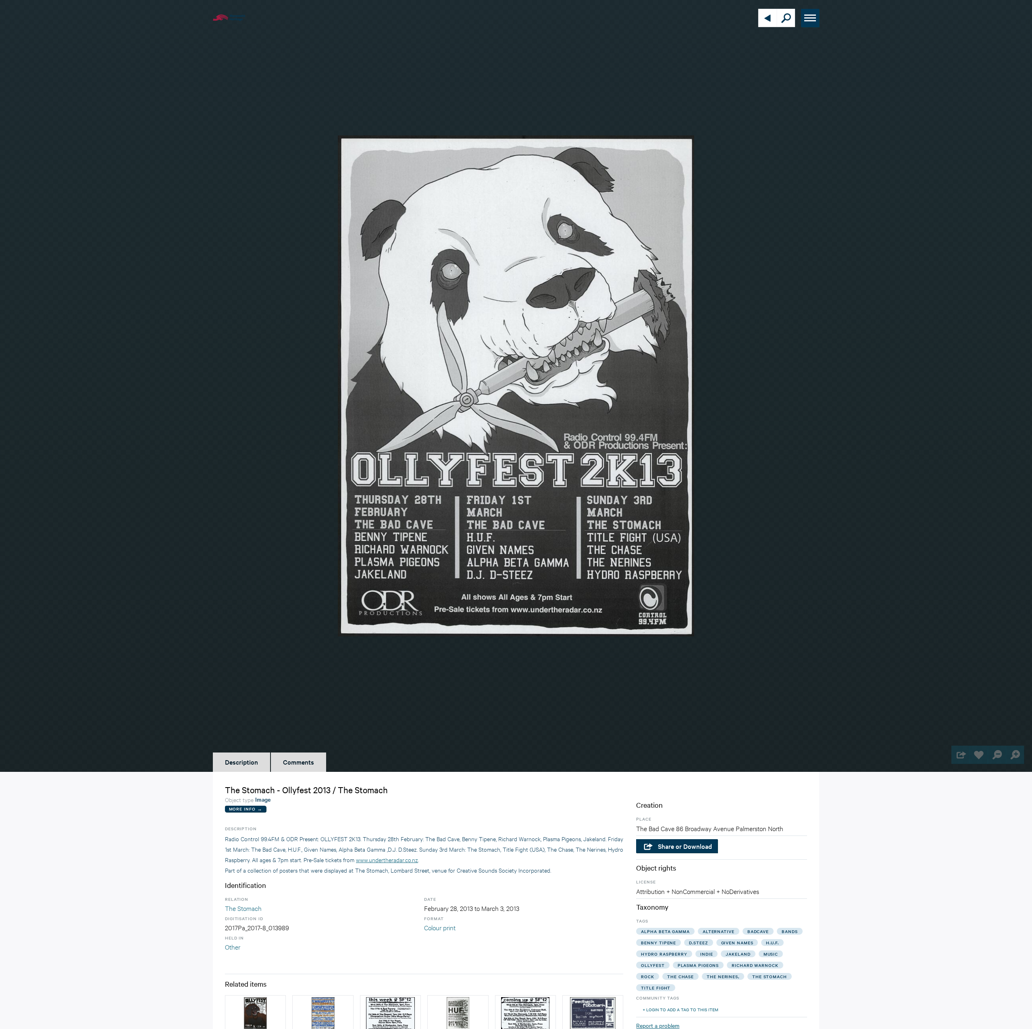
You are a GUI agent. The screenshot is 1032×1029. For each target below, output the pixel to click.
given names (737, 943)
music (771, 954)
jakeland (738, 954)
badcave (758, 931)
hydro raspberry (664, 954)
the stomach (769, 976)
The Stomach (243, 908)
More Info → (245, 809)
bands (790, 931)
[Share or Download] (960, 755)
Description (241, 761)
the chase (680, 976)
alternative (718, 931)
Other (232, 946)
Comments (298, 761)
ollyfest (652, 965)
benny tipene (658, 943)
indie (706, 954)
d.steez (698, 943)
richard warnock (755, 965)
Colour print (440, 927)
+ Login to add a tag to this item (680, 1009)
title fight (655, 988)
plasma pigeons (698, 965)
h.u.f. (772, 943)
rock (647, 976)
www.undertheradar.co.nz (387, 859)
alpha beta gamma (665, 931)
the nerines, (723, 976)
